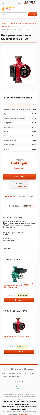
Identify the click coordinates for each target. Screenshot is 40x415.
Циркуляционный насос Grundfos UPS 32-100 (18, 337)
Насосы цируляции (8, 26)
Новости (3, 373)
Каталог (12, 23)
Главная (4, 23)
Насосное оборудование (26, 23)
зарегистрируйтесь (17, 3)
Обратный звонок (29, 3)
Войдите (3, 3)
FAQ (24, 373)
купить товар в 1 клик (19, 186)
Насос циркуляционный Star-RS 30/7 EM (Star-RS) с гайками (18, 286)
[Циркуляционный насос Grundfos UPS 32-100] (19, 69)
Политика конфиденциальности (11, 376)
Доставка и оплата (15, 373)
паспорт (30, 196)
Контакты (32, 373)
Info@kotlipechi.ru (23, 414)
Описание (21, 196)
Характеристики (10, 196)
